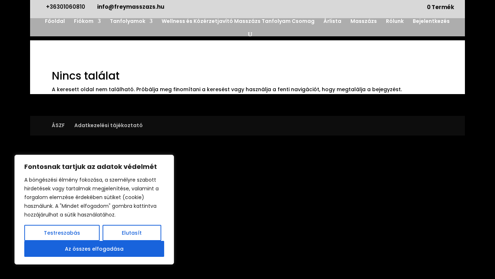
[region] (94, 209)
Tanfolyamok (127, 22)
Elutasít (132, 232)
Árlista (332, 22)
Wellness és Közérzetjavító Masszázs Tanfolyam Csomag (238, 22)
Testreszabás (62, 232)
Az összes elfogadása (94, 248)
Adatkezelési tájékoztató (108, 125)
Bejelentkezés (431, 22)
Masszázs (363, 22)
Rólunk (395, 22)
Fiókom (83, 22)
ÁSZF (58, 125)
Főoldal (55, 22)
